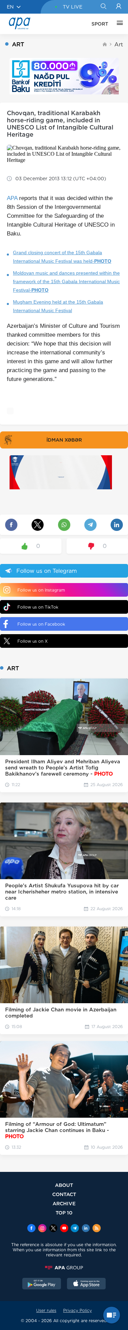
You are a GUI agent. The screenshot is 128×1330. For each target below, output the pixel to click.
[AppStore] (86, 1284)
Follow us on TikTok (37, 607)
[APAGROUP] (64, 1267)
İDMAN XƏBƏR (64, 440)
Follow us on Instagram (41, 590)
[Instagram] (42, 1229)
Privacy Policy (77, 1310)
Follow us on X (32, 641)
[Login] (118, 6)
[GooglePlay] (41, 1284)
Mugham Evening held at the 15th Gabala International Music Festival (58, 306)
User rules (46, 1310)
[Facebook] (31, 1229)
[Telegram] (75, 1229)
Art (118, 44)
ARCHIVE (64, 1203)
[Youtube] (64, 1229)
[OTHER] (118, 23)
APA (12, 198)
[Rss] (97, 1229)
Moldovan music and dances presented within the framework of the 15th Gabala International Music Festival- (66, 281)
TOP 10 (64, 1213)
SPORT (99, 24)
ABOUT (64, 1185)
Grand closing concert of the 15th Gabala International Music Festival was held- (62, 257)
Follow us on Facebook (41, 624)
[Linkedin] (86, 1229)
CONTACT (64, 1194)
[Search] (103, 7)
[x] (53, 1229)
